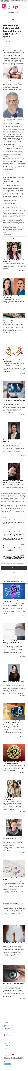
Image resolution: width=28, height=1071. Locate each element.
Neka (14, 572)
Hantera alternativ (14, 577)
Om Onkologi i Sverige (9, 1042)
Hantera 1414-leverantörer (6, 563)
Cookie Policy (7, 581)
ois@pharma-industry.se (10, 1032)
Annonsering (7, 1045)
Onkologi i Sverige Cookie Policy (17, 581)
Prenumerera (7, 1046)
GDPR (6, 1049)
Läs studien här (7, 234)
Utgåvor (6, 1043)
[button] (26, 489)
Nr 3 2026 (18, 12)
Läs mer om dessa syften (18, 563)
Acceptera (14, 567)
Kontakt (6, 1048)
